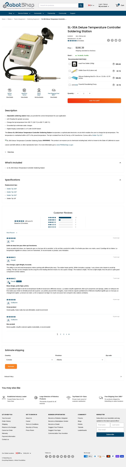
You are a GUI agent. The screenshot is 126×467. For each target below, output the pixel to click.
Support (72, 13)
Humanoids (38, 13)
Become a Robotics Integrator (58, 418)
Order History (6, 421)
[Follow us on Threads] (72, 456)
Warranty (5, 433)
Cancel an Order (7, 430)
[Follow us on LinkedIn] (69, 456)
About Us (29, 418)
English (26, 453)
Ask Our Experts (39, 97)
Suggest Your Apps (54, 430)
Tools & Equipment (19, 19)
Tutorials (80, 427)
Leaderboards (82, 430)
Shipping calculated (82, 50)
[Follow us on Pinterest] (57, 456)
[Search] (80, 5)
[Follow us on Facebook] (46, 456)
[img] (11, 238)
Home (3, 19)
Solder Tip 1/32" (97, 135)
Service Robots (23, 13)
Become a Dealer (54, 424)
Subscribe (110, 434)
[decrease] (78, 93)
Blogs (80, 421)
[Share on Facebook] (108, 40)
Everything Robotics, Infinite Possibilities (13, 460)
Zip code (109, 355)
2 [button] (60, 334)
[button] (72, 41)
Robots (10, 19)
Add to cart (94, 100)
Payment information (8, 436)
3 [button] (63, 334)
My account (103, 6)
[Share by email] (119, 40)
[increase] (90, 93)
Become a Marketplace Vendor (58, 421)
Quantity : (71, 93)
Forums (80, 418)
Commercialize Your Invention (58, 433)
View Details (9, 97)
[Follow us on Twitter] (50, 456)
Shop (10, 13)
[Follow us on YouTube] (61, 456)
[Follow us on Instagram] (54, 456)
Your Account (6, 418)
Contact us (5, 439)
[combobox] (58, 5)
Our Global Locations (8, 453)
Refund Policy (9, 376)
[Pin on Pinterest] (112, 40)
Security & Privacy (32, 427)
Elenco (70, 36)
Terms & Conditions (32, 424)
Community (62, 13)
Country (8, 355)
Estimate (11, 366)
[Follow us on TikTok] (65, 456)
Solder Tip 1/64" (12, 189)
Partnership (51, 13)
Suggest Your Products (55, 427)
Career (28, 421)
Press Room (30, 430)
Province (58, 355)
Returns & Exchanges (9, 427)
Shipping (4, 424)
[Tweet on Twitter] (116, 40)
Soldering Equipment (33, 19)
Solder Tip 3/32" (12, 195)
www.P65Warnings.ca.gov (64, 145)
